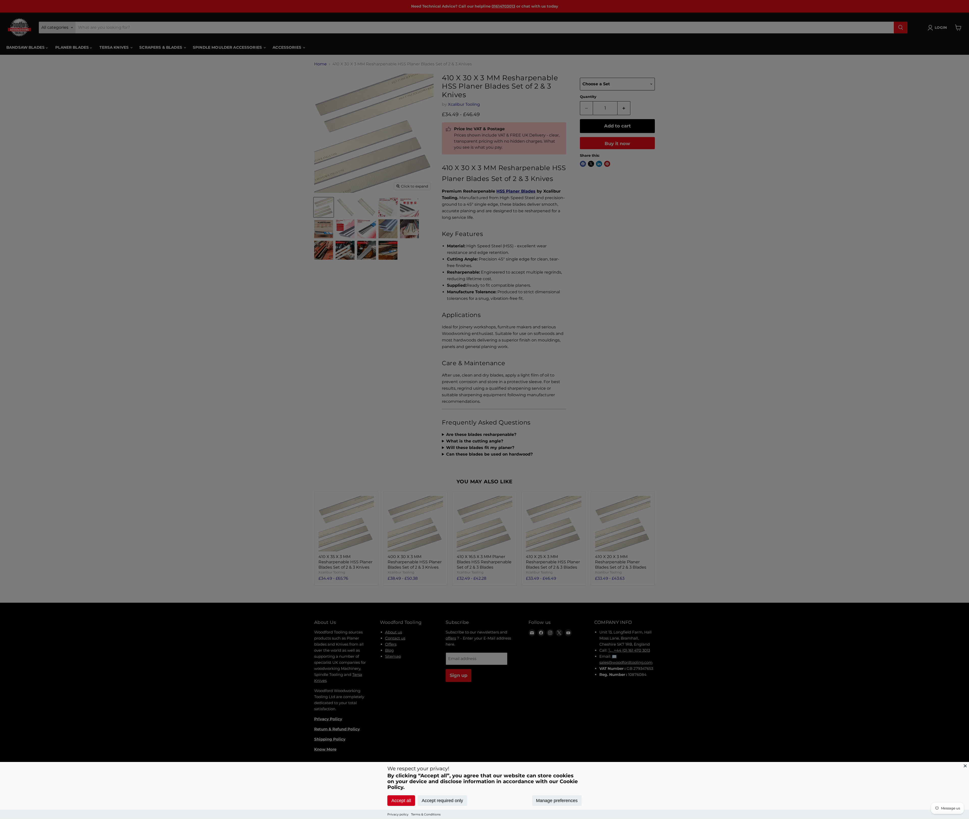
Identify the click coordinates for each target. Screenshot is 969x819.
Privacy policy (398, 814)
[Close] (965, 766)
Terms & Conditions (426, 814)
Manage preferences (557, 800)
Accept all (401, 800)
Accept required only (442, 800)
